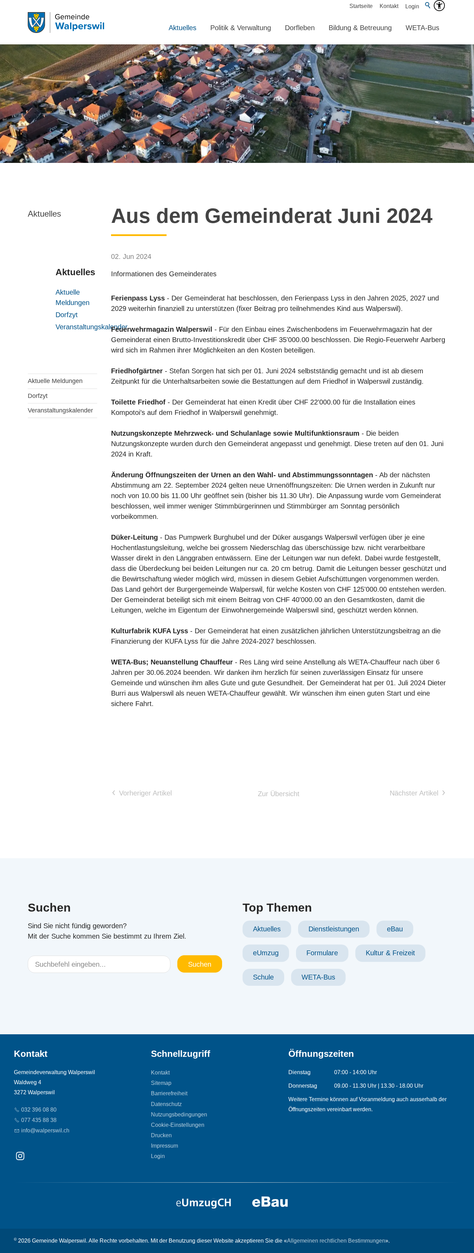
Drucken (161, 1135)
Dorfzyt (56, 315)
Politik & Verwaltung (240, 28)
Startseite (361, 6)
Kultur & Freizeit (390, 953)
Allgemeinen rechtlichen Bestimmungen (336, 1241)
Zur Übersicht (278, 794)
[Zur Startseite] (66, 27)
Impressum (164, 1146)
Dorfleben (300, 28)
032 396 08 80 (39, 1110)
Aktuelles (182, 28)
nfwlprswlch (46, 1130)
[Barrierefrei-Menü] (439, 5)
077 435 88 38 (39, 1120)
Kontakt (389, 6)
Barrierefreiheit (169, 1093)
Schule (263, 977)
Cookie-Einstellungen (177, 1125)
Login (412, 6)
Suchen (199, 964)
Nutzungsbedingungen (179, 1114)
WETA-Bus (422, 28)
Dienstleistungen (333, 929)
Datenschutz (166, 1104)
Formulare (322, 953)
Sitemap (161, 1083)
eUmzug (266, 953)
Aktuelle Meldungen (56, 297)
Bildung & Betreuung (360, 28)
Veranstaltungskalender (56, 327)
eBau (395, 929)
